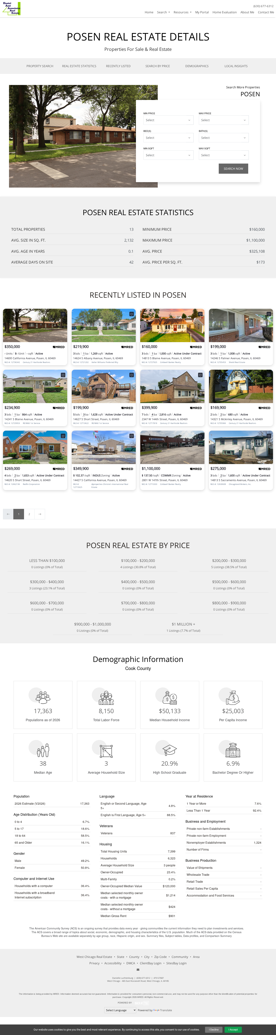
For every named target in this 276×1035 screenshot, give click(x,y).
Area (196, 957)
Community (180, 957)
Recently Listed (118, 66)
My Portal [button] (202, 12)
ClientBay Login (150, 963)
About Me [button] (247, 12)
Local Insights (236, 66)
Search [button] (162, 12)
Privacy (94, 963)
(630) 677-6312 (263, 6)
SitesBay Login (176, 963)
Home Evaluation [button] (225, 12)
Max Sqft (204, 148)
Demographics (197, 66)
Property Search (39, 66)
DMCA (130, 963)
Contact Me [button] (266, 12)
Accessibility (112, 963)
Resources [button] (181, 12)
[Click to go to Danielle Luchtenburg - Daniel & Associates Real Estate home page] (11, 8)
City (146, 957)
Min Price (149, 113)
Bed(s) (147, 130)
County (134, 957)
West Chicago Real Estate (94, 957)
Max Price (205, 113)
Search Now (233, 169)
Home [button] (149, 12)
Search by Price (158, 66)
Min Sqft (148, 148)
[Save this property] (63, 314)
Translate (166, 1010)
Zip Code (160, 957)
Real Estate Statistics (79, 66)
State (120, 957)
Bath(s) (203, 130)
